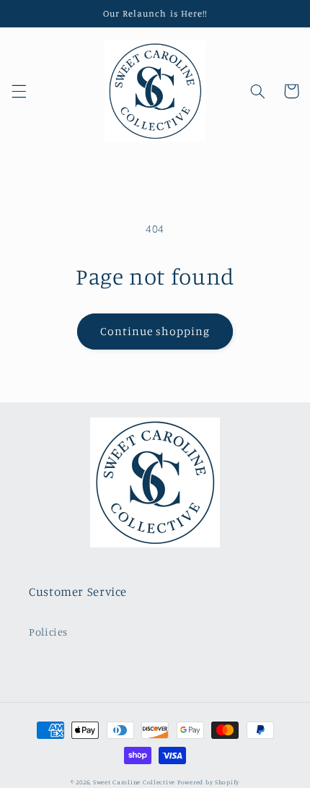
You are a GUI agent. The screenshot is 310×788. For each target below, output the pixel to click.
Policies (48, 631)
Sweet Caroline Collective (135, 782)
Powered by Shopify (208, 782)
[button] (18, 91)
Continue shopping (155, 331)
